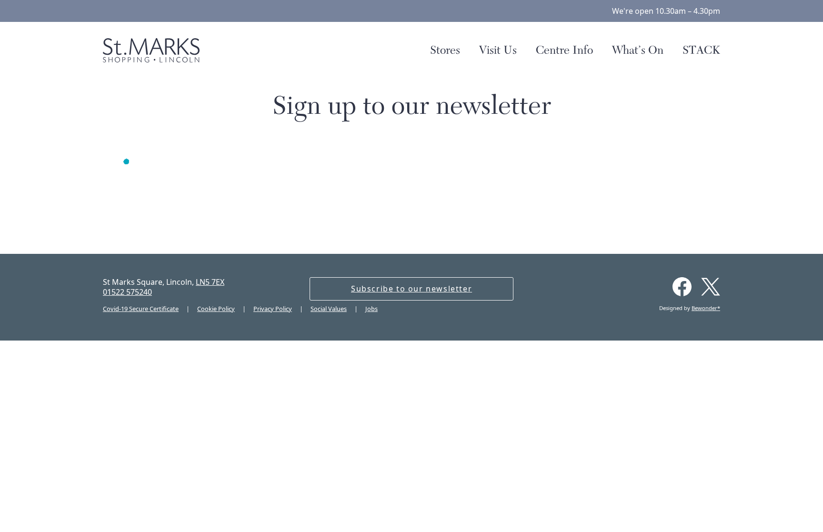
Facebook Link (682, 286)
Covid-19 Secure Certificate (141, 308)
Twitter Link (710, 286)
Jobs (371, 308)
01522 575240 (127, 292)
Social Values (329, 308)
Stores (445, 50)
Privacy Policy (272, 308)
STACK (701, 50)
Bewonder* (706, 307)
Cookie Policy (216, 308)
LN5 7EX (210, 282)
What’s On (637, 50)
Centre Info (564, 50)
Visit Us (498, 50)
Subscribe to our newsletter (411, 288)
